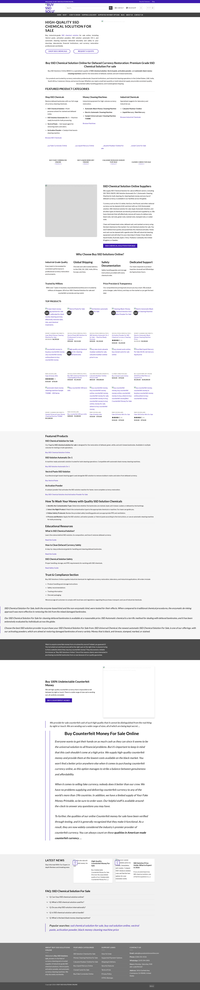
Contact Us (138, 15)
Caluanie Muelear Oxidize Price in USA (98, 377)
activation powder (67, 929)
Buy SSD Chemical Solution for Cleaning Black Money (77, 377)
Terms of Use (106, 970)
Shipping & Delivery (89, 15)
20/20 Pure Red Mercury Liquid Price (142, 377)
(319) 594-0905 (144, 960)
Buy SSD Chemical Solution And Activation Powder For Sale (66, 494)
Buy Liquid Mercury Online (83, 966)
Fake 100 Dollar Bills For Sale (143, 414)
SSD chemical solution (70, 35)
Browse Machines (89, 123)
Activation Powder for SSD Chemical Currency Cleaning (121, 336)
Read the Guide (50, 540)
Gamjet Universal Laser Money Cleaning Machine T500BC (55, 415)
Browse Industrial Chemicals (130, 117)
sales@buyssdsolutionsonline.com (146, 953)
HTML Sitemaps (107, 978)
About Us (129, 15)
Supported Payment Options (108, 15)
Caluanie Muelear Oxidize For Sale (85, 962)
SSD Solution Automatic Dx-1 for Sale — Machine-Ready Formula (99, 337)
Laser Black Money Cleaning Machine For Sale (54, 336)
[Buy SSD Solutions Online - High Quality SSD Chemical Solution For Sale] (54, 8)
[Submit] (110, 8)
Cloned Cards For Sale (81, 970)
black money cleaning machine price (98, 929)
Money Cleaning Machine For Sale (85, 958)
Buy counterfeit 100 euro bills (77, 414)
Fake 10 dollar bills (96, 414)
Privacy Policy (107, 974)
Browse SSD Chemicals (53, 138)
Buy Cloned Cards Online (120, 376)
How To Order (74, 15)
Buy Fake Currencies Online (83, 974)
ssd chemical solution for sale (86, 925)
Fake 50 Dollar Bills (51, 376)
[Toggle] (47, 897)
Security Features (144, 1)
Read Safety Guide (51, 568)
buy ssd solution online (117, 925)
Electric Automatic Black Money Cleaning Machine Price (142, 337)
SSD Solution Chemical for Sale (84, 954)
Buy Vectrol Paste (51, 480)
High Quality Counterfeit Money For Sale (100, 863)
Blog (153, 1)
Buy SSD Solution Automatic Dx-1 (57, 466)
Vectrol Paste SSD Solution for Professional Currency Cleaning (77, 337)
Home (59, 15)
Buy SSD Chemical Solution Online (57, 452)
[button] (141, 8)
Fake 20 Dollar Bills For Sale (121, 414)
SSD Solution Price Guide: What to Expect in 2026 (143, 865)
